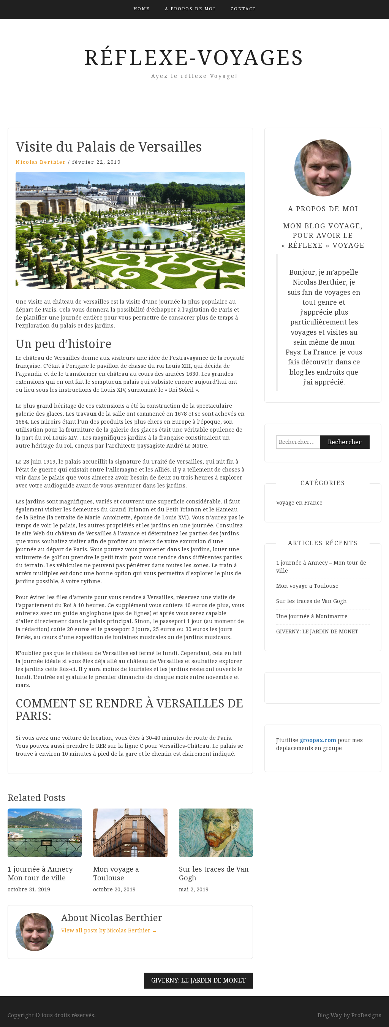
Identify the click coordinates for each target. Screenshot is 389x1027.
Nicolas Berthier (41, 162)
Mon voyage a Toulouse (307, 586)
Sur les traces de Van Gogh (311, 601)
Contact (243, 8)
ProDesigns (366, 1015)
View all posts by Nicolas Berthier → (109, 930)
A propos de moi (190, 8)
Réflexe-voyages (194, 58)
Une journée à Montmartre (312, 616)
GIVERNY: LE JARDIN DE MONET (198, 980)
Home (141, 8)
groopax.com (318, 740)
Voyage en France (299, 503)
